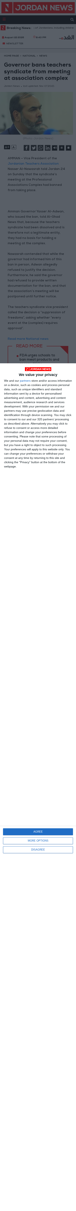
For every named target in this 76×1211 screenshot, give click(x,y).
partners (25, 380)
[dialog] (38, 787)
